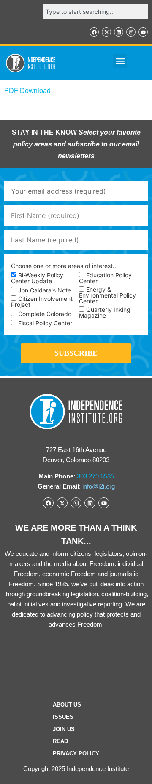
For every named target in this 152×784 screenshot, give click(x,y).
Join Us (64, 729)
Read (60, 741)
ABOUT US (67, 705)
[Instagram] (131, 32)
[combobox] (95, 11)
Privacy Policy (76, 753)
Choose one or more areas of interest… (64, 266)
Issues (63, 717)
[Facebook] (94, 32)
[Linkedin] (118, 32)
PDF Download (27, 90)
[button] (120, 61)
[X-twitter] (106, 32)
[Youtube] (143, 32)
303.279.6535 (95, 476)
